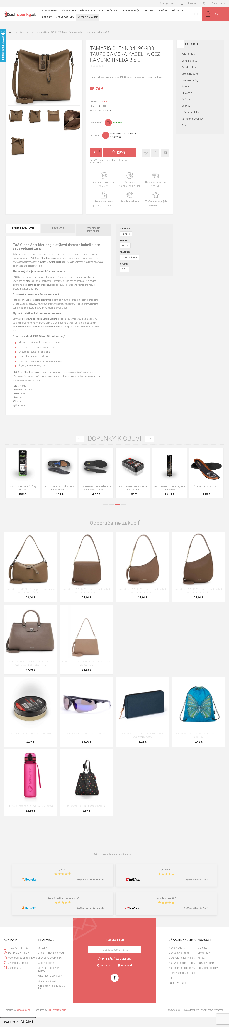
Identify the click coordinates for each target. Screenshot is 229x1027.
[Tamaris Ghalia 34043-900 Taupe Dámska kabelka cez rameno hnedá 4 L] (142, 567)
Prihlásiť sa (191, 3)
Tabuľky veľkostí (178, 982)
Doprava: (94, 135)
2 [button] (111, 504)
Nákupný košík (206, 962)
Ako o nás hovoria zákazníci (114, 854)
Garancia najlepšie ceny (146, 153)
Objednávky (204, 952)
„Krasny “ (166, 869)
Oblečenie (186, 93)
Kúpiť (18, 474)
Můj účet (202, 947)
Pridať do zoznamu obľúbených (26, 474)
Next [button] (149, 439)
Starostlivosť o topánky (182, 967)
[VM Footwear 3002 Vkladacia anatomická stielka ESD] (169, 473)
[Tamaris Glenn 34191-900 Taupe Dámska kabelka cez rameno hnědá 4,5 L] (30, 567)
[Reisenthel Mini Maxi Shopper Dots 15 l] (86, 782)
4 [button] (123, 504)
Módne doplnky (190, 112)
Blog (171, 977)
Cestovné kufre (189, 73)
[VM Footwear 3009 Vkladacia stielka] (23, 473)
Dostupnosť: (96, 122)
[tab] (22, 230)
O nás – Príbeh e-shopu (50, 952)
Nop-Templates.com (57, 1010)
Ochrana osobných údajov (48, 969)
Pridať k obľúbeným (155, 153)
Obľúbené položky (208, 967)
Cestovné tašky (189, 80)
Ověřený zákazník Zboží (196, 879)
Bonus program (103, 199)
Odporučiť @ (165, 153)
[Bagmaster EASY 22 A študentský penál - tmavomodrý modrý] (142, 712)
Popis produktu (23, 228)
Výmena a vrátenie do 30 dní (51, 987)
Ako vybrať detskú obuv (182, 962)
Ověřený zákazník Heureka (90, 879)
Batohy (185, 86)
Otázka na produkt (93, 230)
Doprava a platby (46, 980)
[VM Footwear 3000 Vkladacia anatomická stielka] (133, 473)
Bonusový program (180, 952)
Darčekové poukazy (192, 118)
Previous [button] (80, 439)
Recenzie (58, 228)
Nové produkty (177, 947)
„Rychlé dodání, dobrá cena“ (63, 898)
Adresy (201, 957)
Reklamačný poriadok (49, 975)
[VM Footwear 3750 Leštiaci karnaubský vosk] (30, 712)
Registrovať (168, 3)
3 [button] (117, 504)
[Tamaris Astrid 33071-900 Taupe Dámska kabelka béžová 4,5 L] (86, 639)
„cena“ (63, 869)
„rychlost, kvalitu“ (166, 898)
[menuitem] (51, 947)
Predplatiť (107, 965)
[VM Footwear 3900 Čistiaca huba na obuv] (206, 473)
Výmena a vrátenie (103, 180)
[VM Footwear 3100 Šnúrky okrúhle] (96, 473)
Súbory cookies (46, 962)
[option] (22, 474)
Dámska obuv (189, 60)
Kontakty (42, 947)
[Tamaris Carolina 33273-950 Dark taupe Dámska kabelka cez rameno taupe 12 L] (30, 639)
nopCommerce (23, 1010)
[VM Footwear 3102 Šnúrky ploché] (59, 473)
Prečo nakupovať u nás (182, 972)
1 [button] (105, 504)
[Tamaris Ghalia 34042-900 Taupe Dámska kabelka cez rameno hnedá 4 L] (86, 567)
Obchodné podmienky (49, 957)
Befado (185, 125)
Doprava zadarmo (156, 180)
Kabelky (185, 105)
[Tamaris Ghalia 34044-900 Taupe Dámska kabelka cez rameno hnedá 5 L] (198, 567)
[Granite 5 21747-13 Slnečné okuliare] (86, 712)
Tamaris (103, 101)
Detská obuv (188, 54)
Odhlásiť (126, 965)
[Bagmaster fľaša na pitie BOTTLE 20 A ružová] (30, 782)
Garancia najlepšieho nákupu (129, 180)
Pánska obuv (188, 67)
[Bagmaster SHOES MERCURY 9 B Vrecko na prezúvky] (198, 712)
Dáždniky (186, 99)
